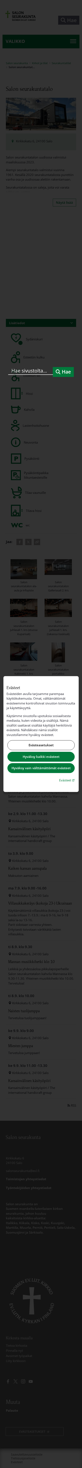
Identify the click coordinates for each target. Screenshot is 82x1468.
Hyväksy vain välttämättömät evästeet (41, 768)
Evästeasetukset (41, 745)
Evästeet (67, 780)
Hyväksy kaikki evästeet (41, 756)
